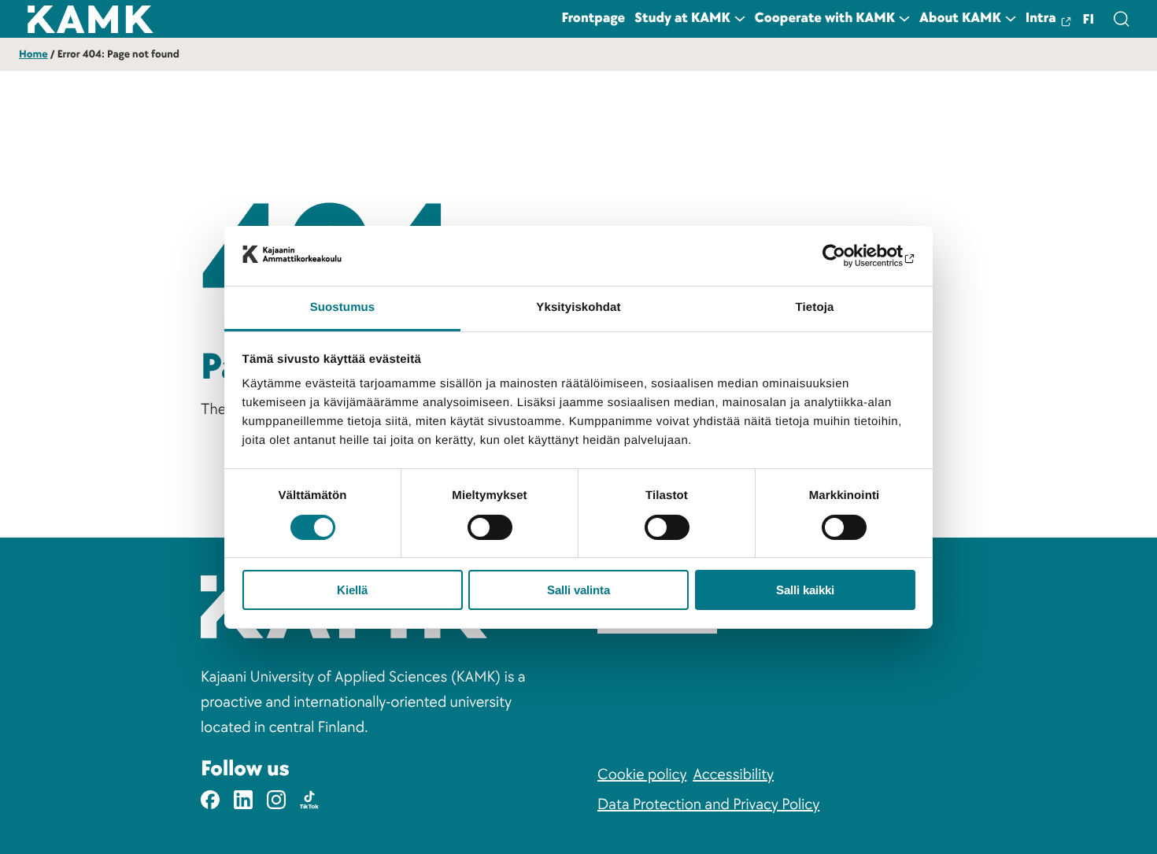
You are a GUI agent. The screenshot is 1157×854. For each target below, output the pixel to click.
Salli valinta (578, 590)
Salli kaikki (805, 590)
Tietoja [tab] (815, 307)
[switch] (490, 527)
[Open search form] (1120, 19)
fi (1088, 20)
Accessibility (733, 774)
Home (33, 54)
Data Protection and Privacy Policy (708, 804)
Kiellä (352, 590)
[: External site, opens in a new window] (846, 256)
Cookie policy (641, 774)
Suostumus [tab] (342, 307)
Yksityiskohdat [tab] (578, 307)
